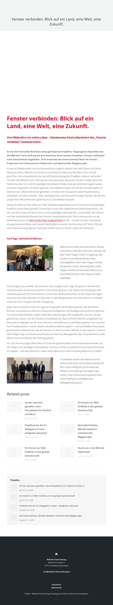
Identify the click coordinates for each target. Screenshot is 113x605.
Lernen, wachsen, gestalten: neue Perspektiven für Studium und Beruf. (38, 408)
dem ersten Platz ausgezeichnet (45, 220)
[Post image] (14, 406)
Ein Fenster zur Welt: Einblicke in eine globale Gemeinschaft (90, 406)
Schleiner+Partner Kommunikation (75, 594)
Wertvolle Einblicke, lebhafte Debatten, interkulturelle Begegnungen (88, 431)
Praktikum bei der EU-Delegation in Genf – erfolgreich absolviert (36, 429)
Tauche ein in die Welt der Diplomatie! (91, 449)
